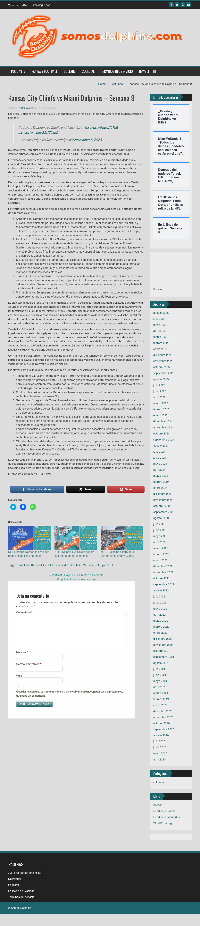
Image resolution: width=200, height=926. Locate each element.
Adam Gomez (26, 107)
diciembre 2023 (162, 494)
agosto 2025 (161, 379)
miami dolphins (65, 565)
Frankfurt (24, 565)
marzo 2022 (160, 620)
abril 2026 (159, 331)
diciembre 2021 (162, 639)
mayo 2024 (160, 463)
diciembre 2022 (162, 566)
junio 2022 (159, 602)
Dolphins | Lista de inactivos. (76, 579)
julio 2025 (159, 385)
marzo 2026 (160, 337)
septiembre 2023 (163, 512)
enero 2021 (160, 705)
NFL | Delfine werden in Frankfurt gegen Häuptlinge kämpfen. (28, 554)
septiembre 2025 (163, 373)
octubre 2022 (161, 578)
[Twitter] (177, 4)
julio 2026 (159, 319)
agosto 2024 (161, 445)
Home (102, 84)
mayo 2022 (160, 608)
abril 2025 (159, 397)
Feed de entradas (164, 811)
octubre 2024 (161, 433)
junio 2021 (159, 675)
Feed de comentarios (166, 817)
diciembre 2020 (162, 711)
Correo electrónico (28, 663)
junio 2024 (159, 457)
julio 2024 (159, 451)
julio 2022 (159, 596)
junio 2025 (159, 391)
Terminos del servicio (117, 71)
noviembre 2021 (163, 645)
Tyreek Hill (106, 565)
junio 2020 (159, 747)
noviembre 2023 (163, 500)
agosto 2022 (161, 590)
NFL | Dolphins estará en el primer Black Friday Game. (118, 554)
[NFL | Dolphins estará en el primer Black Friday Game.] (122, 538)
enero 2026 (160, 349)
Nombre (22, 652)
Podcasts (18, 71)
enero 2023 (160, 560)
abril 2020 (159, 759)
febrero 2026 (161, 343)
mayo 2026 (160, 325)
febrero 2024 (161, 482)
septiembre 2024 (163, 439)
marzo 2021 (160, 693)
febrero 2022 (161, 626)
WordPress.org (162, 823)
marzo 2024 (160, 476)
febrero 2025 (161, 409)
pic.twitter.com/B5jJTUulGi (38, 132)
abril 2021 (159, 687)
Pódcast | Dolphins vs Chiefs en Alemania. (76, 575)
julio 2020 (159, 741)
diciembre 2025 (162, 355)
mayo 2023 (160, 536)
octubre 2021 (161, 651)
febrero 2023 (161, 554)
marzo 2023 (160, 548)
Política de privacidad (21, 891)
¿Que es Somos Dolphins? (24, 873)
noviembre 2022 (163, 572)
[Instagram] (188, 4)
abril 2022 (159, 614)
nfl (97, 565)
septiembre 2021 (163, 657)
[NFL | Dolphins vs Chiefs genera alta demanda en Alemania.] (75, 538)
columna (117, 84)
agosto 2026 (161, 313)
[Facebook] (171, 4)
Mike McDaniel (85, 565)
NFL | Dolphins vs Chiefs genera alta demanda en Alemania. (74, 554)
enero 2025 (160, 415)
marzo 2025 (160, 403)
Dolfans (70, 71)
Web (19, 675)
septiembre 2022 (163, 584)
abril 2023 (159, 542)
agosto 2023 (161, 518)
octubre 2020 (161, 723)
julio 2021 (159, 669)
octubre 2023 (161, 506)
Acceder (158, 805)
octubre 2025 (161, 367)
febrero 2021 (161, 699)
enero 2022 (160, 632)
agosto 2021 (161, 663)
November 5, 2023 (88, 140)
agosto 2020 (161, 735)
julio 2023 (159, 524)
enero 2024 (160, 488)
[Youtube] (182, 4)
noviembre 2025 (163, 361)
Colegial (88, 71)
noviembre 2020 (163, 717)
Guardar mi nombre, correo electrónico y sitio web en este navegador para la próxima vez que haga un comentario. (69, 693)
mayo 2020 (160, 753)
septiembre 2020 (163, 729)
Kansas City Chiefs (42, 565)
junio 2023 (159, 530)
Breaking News (41, 5)
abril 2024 (159, 469)
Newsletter (147, 71)
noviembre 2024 (163, 427)
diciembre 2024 (162, 421)
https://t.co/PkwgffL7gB (99, 127)
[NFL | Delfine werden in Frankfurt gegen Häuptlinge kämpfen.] (29, 538)
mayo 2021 (160, 681)
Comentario (24, 612)
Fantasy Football (45, 71)
